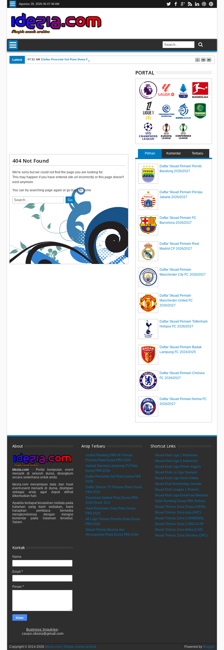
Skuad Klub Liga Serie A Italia (176, 478)
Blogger (209, 647)
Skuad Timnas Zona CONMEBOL (179, 518)
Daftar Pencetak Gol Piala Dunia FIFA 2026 (70, 59)
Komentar (173, 153)
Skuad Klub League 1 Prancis (177, 489)
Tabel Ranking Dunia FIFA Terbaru (180, 501)
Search (200, 45)
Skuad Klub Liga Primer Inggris (178, 467)
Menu (12, 4)
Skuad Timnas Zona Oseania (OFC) (181, 535)
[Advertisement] (69, 111)
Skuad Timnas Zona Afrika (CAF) (179, 530)
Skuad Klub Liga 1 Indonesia (176, 455)
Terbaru (197, 153)
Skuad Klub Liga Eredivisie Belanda (181, 495)
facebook (175, 4)
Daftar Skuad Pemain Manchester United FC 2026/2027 (176, 300)
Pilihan (150, 153)
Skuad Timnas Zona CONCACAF (179, 524)
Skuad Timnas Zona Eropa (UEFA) (180, 507)
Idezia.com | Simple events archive (70, 647)
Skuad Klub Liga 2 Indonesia (176, 461)
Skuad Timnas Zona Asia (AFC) (178, 512)
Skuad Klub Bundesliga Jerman (178, 484)
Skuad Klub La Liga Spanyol (176, 472)
